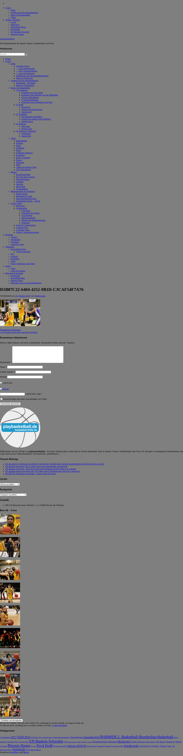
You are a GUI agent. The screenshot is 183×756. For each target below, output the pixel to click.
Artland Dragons (47, 737)
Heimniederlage (100, 741)
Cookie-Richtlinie (59, 725)
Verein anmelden (23, 251)
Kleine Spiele (21, 194)
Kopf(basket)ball (23, 174)
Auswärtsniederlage (61, 737)
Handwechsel (27, 121)
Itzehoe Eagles (150, 742)
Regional (9, 235)
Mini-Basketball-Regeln (26, 198)
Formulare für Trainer (30, 213)
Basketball (165, 737)
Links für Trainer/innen (26, 225)
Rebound (20, 162)
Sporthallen (15, 239)
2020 (39, 737)
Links (13, 261)
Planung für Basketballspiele (33, 220)
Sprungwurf (26, 112)
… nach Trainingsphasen (26, 71)
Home (8, 59)
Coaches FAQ (22, 227)
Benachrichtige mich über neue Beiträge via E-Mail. (25, 399)
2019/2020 (34, 737)
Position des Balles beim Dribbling (36, 119)
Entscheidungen (23, 179)
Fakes (18, 150)
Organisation (21, 208)
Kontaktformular (18, 278)
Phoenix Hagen (17, 34)
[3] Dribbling (21, 114)
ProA (40, 746)
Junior (8, 266)
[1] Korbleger (22, 90)
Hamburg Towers (86, 742)
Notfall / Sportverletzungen (27, 232)
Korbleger (20, 155)
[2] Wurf (19, 105)
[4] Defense (21, 124)
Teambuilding (22, 189)
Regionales (15, 29)
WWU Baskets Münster (33, 750)
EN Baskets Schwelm (20, 32)
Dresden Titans (24, 742)
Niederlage (170, 742)
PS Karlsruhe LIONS (60, 746)
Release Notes (17, 280)
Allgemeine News (18, 27)
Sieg (121, 746)
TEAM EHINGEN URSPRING (149, 746)
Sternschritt (26, 136)
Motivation (20, 186)
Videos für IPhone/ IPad (26, 167)
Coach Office (16, 203)
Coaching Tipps (22, 230)
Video (13, 17)
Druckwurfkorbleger (30, 97)
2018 (20, 737)
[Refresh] (4, 389)
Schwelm (107, 746)
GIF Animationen (23, 170)
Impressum (15, 276)
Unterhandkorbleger (29, 100)
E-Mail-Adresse (7, 372)
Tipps (13, 268)
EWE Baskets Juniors (70, 742)
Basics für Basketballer (20, 15)
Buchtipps (15, 259)
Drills (13, 10)
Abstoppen (26, 133)
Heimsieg (112, 741)
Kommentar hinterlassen (10, 330)
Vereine (14, 237)
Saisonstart (100, 746)
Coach (8, 8)
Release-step (26, 129)
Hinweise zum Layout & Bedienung (26, 283)
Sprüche (19, 184)
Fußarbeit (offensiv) (24, 153)
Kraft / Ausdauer (23, 158)
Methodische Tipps (24, 196)
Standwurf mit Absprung (31, 109)
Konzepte (25, 223)
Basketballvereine (18, 249)
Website (3, 377)
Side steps (25, 126)
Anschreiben (26, 215)
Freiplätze (15, 242)
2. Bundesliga (5, 737)
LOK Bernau (160, 742)
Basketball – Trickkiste (25, 83)
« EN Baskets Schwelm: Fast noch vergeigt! (18, 332)
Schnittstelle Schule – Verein (28, 201)
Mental (14, 172)
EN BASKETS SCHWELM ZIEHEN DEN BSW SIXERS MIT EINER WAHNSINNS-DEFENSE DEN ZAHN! (54, 464)
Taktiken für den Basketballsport (24, 13)
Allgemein (9, 247)
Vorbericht (18, 749)
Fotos (79, 742)
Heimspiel (124, 741)
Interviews (15, 25)
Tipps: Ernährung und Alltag (23, 264)
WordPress (14, 752)
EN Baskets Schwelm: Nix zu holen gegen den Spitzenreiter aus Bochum (36, 466)
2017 (14, 737)
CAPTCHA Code (33, 394)
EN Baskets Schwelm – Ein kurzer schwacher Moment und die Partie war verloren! (40, 469)
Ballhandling (21, 141)
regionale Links (17, 244)
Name (3, 367)
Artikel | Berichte (12, 20)
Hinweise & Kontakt (14, 273)
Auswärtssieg (76, 737)
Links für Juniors (18, 271)
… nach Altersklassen (25, 73)
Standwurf (25, 107)
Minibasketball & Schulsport (23, 191)
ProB (49, 745)
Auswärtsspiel (92, 737)
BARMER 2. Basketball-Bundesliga (128, 737)
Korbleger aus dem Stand (32, 93)
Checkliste (25, 211)
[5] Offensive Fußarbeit (26, 131)
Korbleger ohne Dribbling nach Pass (36, 102)
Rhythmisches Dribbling (31, 117)
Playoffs (33, 746)
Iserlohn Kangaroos (137, 742)
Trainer (169, 746)
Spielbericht (131, 745)
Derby (17, 742)
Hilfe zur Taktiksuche (25, 85)
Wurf (18, 165)
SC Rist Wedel (115, 746)
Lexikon (14, 256)
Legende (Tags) (22, 66)
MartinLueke (39, 296)
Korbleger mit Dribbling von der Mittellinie (39, 95)
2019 (27, 737)
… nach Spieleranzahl (25, 68)
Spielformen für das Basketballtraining (32, 76)
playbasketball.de (7, 39)
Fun (12, 254)
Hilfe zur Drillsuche (24, 78)
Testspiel (163, 746)
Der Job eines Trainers (25, 177)
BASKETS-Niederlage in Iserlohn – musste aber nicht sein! (30, 474)
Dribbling (20, 148)
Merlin (26, 752)
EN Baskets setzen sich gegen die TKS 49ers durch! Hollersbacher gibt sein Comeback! (42, 471)
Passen (19, 160)
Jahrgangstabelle (28, 218)
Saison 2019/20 (77, 745)
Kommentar (6, 362)
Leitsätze (20, 182)
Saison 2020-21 (91, 746)
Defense (19, 143)
